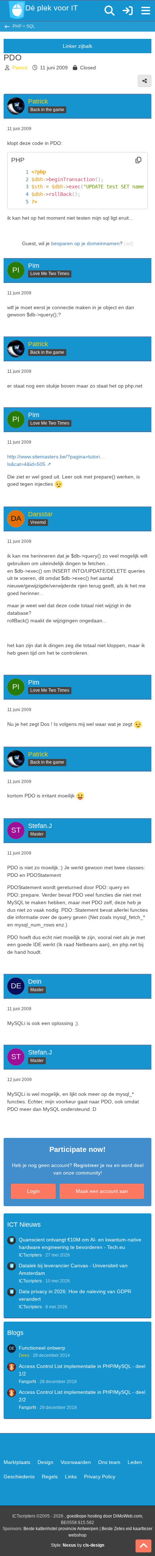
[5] (19, 202)
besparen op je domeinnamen (85, 243)
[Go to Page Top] (143, 1545)
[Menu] (145, 11)
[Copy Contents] (138, 160)
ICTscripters (30, 1255)
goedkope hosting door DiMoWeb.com (104, 1516)
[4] (19, 194)
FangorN (27, 1381)
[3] (19, 187)
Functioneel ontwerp (42, 1348)
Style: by (77, 1545)
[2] (19, 179)
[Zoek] (109, 11)
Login (33, 1191)
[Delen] (144, 81)
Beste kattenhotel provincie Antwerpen (60, 1528)
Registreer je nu (93, 1165)
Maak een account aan (102, 1191)
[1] (19, 172)
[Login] (127, 11)
